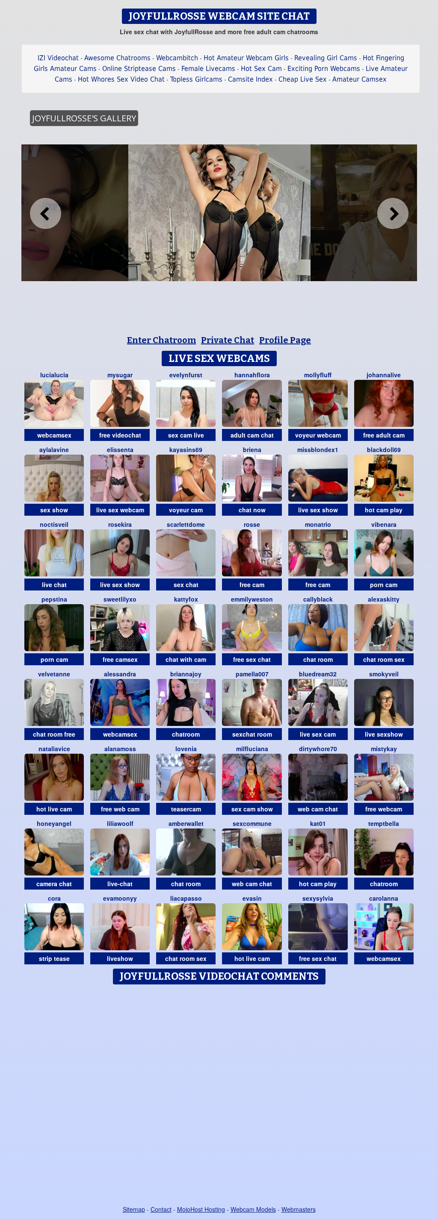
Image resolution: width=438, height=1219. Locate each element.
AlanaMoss (120, 748)
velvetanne (54, 674)
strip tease (54, 958)
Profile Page (285, 340)
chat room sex (384, 659)
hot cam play (383, 509)
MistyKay (384, 748)
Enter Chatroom (161, 340)
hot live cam (54, 809)
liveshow (120, 958)
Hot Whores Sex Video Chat (121, 79)
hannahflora (252, 374)
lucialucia (54, 374)
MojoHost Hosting (201, 1209)
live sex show (318, 509)
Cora (54, 898)
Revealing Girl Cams (325, 58)
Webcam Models (253, 1209)
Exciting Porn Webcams (323, 69)
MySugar (120, 374)
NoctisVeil (54, 524)
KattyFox (186, 599)
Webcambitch (177, 58)
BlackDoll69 (384, 449)
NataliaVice (54, 748)
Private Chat (227, 340)
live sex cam (318, 734)
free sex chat (252, 659)
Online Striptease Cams (139, 69)
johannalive (384, 374)
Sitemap (134, 1209)
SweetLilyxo (120, 599)
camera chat (54, 883)
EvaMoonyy (120, 898)
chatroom (186, 734)
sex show (54, 509)
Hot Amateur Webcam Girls (246, 58)
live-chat (120, 883)
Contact (161, 1209)
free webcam (383, 809)
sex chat (186, 584)
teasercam (186, 809)
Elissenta (120, 449)
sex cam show (252, 809)
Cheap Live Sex (302, 79)
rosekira (120, 524)
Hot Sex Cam (261, 69)
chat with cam (186, 659)
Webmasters (298, 1209)
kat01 (318, 823)
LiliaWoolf (120, 823)
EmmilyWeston (252, 599)
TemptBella (383, 823)
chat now (252, 509)
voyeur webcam (318, 435)
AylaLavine (54, 449)
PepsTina (54, 599)
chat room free (54, 734)
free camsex (120, 659)
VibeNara (384, 524)
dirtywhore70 (318, 748)
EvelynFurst (185, 374)
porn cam (383, 584)
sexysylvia (317, 898)
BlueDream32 (318, 674)
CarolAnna (383, 898)
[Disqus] (219, 1095)
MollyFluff (317, 374)
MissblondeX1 (317, 449)
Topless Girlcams (196, 79)
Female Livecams (208, 69)
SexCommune (252, 823)
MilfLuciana (252, 748)
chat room (318, 659)
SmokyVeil (384, 674)
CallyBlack (318, 599)
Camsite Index (250, 79)
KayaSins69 (185, 449)
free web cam (120, 809)
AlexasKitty (384, 599)
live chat (54, 584)
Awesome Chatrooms (117, 58)
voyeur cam (186, 509)
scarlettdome (186, 524)
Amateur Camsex (359, 79)
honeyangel (54, 823)
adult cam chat (252, 435)
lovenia (186, 748)
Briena (252, 449)
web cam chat (318, 809)
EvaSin (252, 898)
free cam (252, 584)
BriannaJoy (185, 674)
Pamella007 (252, 674)
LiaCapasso (186, 898)
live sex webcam (120, 509)
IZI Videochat (58, 58)
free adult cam (384, 435)
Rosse (252, 524)
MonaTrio (318, 524)
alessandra (120, 674)
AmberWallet (186, 823)
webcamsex (54, 435)
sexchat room (252, 734)
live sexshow (384, 734)
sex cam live (186, 435)
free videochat (120, 435)
